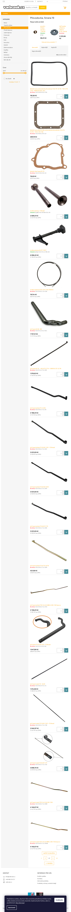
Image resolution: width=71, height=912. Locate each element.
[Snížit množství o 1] (63, 97)
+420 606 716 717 (10, 879)
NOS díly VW (7, 60)
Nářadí (5, 52)
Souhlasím (59, 900)
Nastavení (11, 908)
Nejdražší (53, 47)
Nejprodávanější (36, 51)
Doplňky (6, 50)
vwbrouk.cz (9, 882)
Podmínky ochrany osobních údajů (46, 883)
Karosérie (6, 42)
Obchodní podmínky (42, 881)
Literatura (6, 55)
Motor (5, 23)
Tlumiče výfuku (8, 25)
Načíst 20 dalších (49, 853)
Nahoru (50, 863)
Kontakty (40, 1)
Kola (5, 40)
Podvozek (6, 35)
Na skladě (10, 79)
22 (57, 858)
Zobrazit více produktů (48, 42)
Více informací (20, 903)
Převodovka (7, 28)
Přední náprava (8, 30)
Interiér (6, 45)
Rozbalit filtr (13, 82)
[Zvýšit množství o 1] (63, 95)
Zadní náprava (8, 33)
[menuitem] (5, 13)
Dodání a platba (29, 1)
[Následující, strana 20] (53, 858)
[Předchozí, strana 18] (45, 858)
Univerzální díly (8, 57)
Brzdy (5, 38)
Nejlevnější (45, 47)
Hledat (42, 7)
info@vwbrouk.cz (10, 877)
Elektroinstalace (8, 47)
